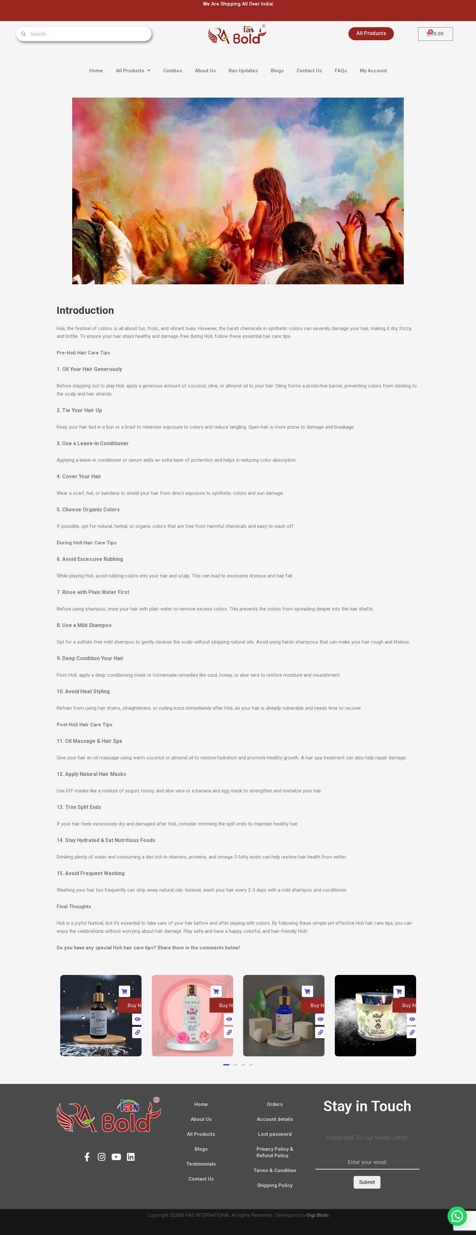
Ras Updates (243, 71)
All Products (201, 1134)
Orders (275, 1104)
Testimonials (201, 1164)
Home (96, 71)
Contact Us (309, 71)
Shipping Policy (274, 1185)
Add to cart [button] (71, 991)
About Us (205, 71)
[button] (225, 1064)
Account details (275, 1119)
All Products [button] (130, 71)
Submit (367, 1182)
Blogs (277, 71)
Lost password (275, 1134)
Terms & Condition (275, 1170)
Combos (172, 71)
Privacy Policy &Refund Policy (274, 1152)
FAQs (341, 71)
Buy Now (85, 1005)
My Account (373, 71)
